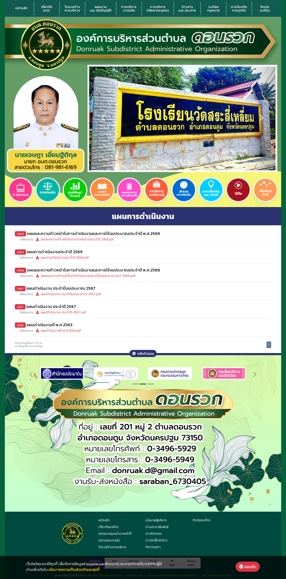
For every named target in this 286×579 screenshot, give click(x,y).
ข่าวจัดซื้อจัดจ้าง (156, 540)
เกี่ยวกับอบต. (47, 8)
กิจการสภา (153, 546)
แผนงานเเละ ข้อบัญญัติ (100, 8)
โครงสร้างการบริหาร (72, 8)
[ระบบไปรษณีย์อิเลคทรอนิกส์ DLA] (135, 373)
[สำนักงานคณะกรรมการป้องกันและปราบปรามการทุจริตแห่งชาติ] (81, 373)
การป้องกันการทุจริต (239, 8)
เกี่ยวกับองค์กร (108, 526)
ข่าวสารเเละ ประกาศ (187, 8)
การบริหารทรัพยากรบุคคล (157, 8)
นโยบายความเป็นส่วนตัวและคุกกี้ (73, 569)
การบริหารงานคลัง (129, 8)
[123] (224, 373)
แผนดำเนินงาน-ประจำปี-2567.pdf (53, 312)
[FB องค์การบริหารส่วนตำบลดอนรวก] (189, 373)
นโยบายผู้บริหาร (156, 520)
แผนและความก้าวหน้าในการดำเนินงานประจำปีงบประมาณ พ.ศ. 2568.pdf (78, 275)
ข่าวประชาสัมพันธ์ (157, 526)
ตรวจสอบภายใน (109, 540)
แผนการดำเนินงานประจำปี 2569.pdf (54, 257)
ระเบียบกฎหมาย (213, 8)
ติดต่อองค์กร (265, 8)
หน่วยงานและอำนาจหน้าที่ (114, 533)
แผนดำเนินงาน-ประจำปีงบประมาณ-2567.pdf (60, 293)
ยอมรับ (249, 566)
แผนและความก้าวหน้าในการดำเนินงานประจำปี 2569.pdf (67, 239)
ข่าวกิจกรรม (154, 533)
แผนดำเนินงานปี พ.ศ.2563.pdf (50, 330)
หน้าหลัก (21, 8)
